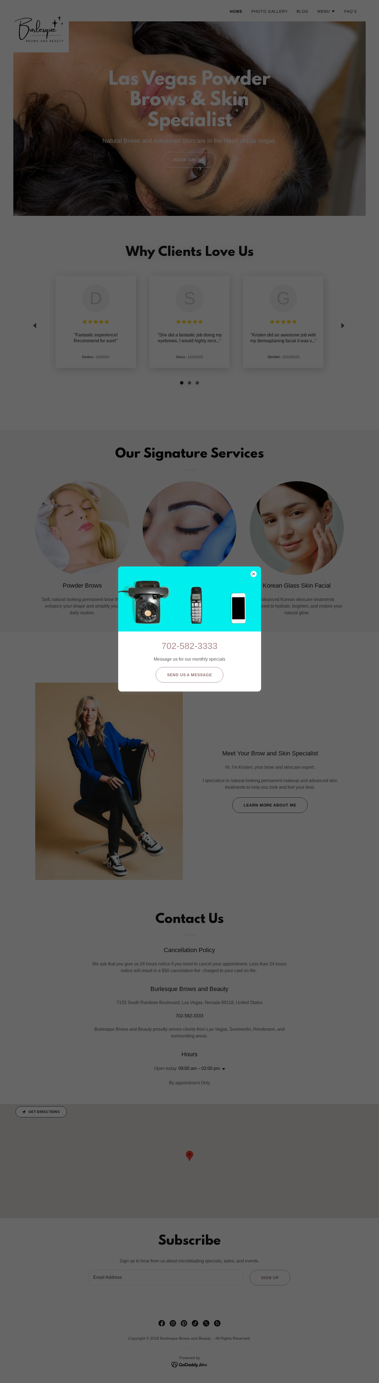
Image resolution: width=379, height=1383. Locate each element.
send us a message (189, 675)
